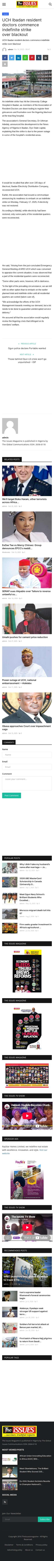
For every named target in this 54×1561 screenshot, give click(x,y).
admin (10, 49)
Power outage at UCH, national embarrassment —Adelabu (19, 682)
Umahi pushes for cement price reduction (25, 637)
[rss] (5, 1502)
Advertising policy (14, 1550)
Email (4, 761)
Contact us (40, 1550)
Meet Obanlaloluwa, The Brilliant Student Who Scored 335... (34, 1470)
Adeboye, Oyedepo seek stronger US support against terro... (34, 1311)
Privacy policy (41, 1544)
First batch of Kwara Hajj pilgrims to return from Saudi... (36, 1340)
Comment (7, 773)
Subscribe (45, 1519)
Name (5, 749)
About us (29, 1550)
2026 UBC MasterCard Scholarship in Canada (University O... (31, 881)
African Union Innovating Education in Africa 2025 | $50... (35, 1457)
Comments (9, 742)
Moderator (6, 552)
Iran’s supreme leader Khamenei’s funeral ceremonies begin (35, 1295)
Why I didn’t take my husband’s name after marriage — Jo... (35, 865)
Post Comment (12, 795)
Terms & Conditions (24, 1544)
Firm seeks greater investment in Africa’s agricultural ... (36, 926)
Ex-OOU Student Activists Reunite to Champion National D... (35, 1482)
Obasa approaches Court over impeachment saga (26, 728)
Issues (5, 14)
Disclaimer (9, 1544)
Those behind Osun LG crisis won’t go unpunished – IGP (27, 360)
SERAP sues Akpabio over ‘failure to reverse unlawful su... (26, 593)
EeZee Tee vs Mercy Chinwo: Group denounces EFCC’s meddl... (21, 547)
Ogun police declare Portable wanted (27, 348)
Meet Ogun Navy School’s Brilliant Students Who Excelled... (32, 897)
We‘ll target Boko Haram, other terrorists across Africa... (24, 501)
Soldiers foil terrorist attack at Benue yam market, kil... (34, 1325)
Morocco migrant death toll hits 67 (35, 911)
